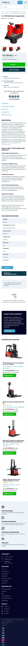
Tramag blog (5, 580)
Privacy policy (5, 623)
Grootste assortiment (9, 521)
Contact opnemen (6, 589)
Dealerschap (5, 573)
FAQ (3, 593)
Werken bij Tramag (6, 578)
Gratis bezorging (7, 511)
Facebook (6, 606)
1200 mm (5, 263)
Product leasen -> (9, 330)
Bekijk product (8, 375)
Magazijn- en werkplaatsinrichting (13, 11)
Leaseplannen (5, 112)
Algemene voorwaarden (7, 621)
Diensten (4, 591)
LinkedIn (6, 611)
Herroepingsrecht (6, 596)
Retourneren (5, 600)
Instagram (6, 609)
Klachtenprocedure (6, 598)
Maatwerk (5, 543)
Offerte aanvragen (14, 69)
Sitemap (3, 625)
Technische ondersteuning (10, 532)
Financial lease (5, 571)
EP (14, 18)
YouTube (6, 613)
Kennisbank (4, 576)
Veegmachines (5, 13)
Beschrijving (5, 103)
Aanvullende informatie (8, 106)
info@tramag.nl (8, 559)
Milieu (23, 11)
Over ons (4, 569)
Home (3, 11)
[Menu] (25, 2)
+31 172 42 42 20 (14, 99)
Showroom (4, 583)
